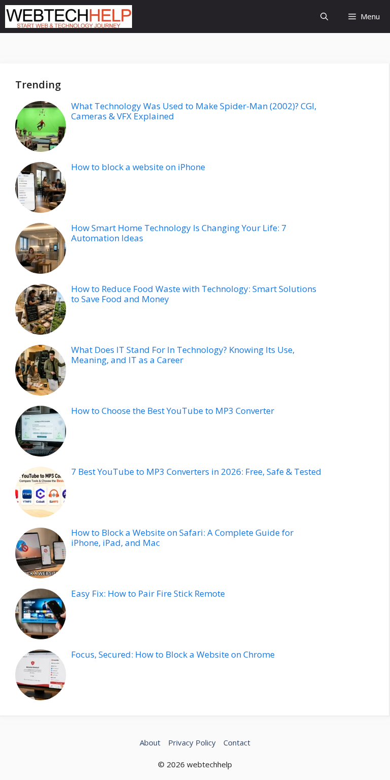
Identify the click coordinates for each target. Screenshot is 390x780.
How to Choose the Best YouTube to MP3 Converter (172, 410)
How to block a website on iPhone (138, 167)
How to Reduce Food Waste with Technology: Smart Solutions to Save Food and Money (193, 294)
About (150, 742)
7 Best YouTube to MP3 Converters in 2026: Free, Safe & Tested (196, 471)
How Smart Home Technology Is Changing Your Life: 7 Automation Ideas (178, 233)
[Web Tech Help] (68, 16)
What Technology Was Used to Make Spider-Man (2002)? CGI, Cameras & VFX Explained (193, 111)
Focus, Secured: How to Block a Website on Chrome (173, 654)
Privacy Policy (192, 742)
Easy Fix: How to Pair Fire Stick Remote (148, 593)
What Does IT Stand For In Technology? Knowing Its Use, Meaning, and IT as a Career (183, 355)
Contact (236, 742)
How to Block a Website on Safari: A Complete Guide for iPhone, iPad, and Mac (182, 537)
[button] (324, 16)
